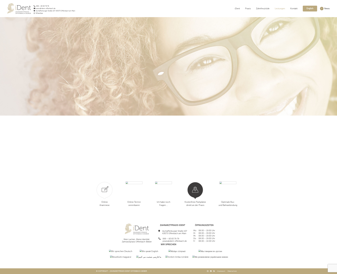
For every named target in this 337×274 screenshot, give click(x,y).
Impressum (221, 271)
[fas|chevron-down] (168, 87)
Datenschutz (232, 271)
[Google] (214, 271)
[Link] (19, 8)
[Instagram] (208, 271)
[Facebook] (211, 271)
